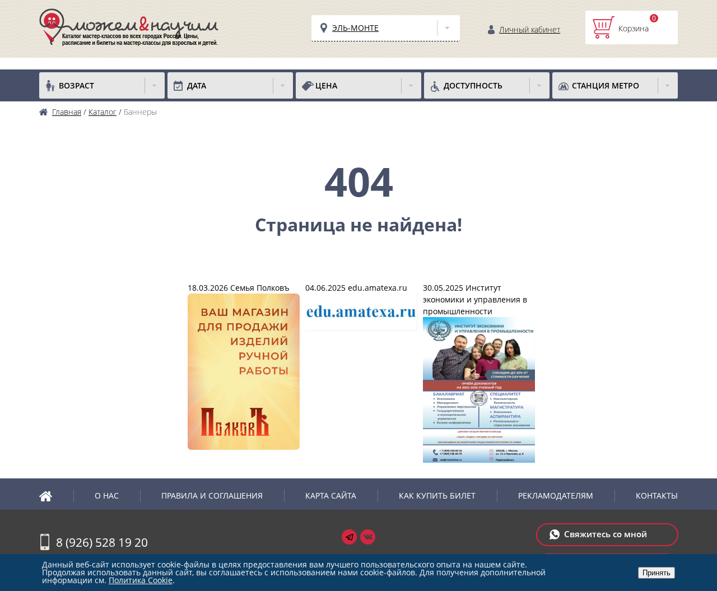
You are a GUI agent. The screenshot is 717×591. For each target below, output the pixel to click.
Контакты (657, 495)
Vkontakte (367, 537)
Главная (56, 496)
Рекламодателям (555, 495)
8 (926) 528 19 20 (102, 542)
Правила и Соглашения (212, 495)
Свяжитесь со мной (605, 533)
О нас (107, 495)
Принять (656, 573)
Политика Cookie (141, 580)
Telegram (349, 537)
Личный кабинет (529, 29)
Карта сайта (330, 495)
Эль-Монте (355, 27)
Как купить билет (437, 495)
